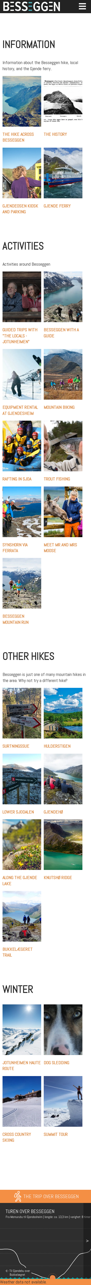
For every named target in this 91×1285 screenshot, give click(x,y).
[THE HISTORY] (64, 79)
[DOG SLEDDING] (64, 1007)
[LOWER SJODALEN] (23, 757)
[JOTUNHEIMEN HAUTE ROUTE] (23, 1007)
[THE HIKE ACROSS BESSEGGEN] (23, 79)
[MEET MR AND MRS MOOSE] (64, 489)
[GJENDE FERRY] (64, 150)
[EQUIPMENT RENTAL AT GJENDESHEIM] (23, 352)
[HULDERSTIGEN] (64, 691)
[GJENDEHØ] (64, 757)
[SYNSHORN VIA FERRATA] (23, 489)
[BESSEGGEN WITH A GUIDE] (64, 274)
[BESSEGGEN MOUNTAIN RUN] (23, 561)
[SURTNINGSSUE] (23, 691)
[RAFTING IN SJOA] (23, 423)
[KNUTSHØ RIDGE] (64, 822)
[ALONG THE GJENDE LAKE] (23, 822)
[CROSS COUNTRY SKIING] (23, 1079)
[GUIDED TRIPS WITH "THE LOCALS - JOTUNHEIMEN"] (23, 274)
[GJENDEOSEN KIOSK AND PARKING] (23, 150)
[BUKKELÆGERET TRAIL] (23, 894)
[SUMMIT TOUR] (64, 1079)
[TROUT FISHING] (64, 423)
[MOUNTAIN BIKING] (64, 352)
